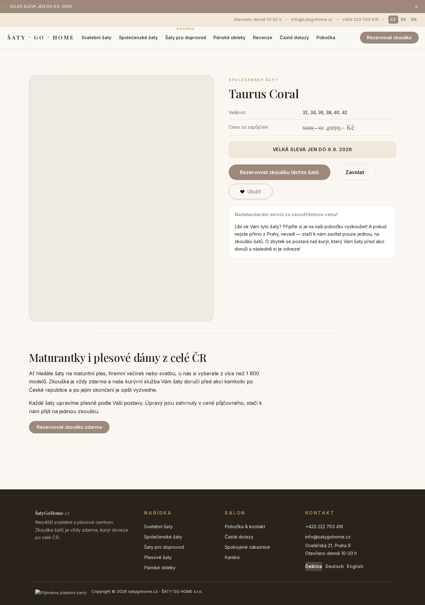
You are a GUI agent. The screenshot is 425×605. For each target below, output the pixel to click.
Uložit (254, 191)
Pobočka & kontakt (245, 526)
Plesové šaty (158, 557)
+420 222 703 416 (360, 19)
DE (403, 19)
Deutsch (334, 566)
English (355, 566)
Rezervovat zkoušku (389, 37)
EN (414, 19)
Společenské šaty (138, 37)
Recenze (262, 37)
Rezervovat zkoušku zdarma (69, 427)
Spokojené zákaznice (247, 547)
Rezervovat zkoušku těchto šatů (279, 172)
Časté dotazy (294, 37)
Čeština (313, 566)
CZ (393, 19)
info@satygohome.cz (312, 19)
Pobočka (325, 37)
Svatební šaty (96, 37)
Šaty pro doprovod (185, 35)
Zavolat (354, 172)
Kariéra (232, 557)
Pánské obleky (229, 37)
